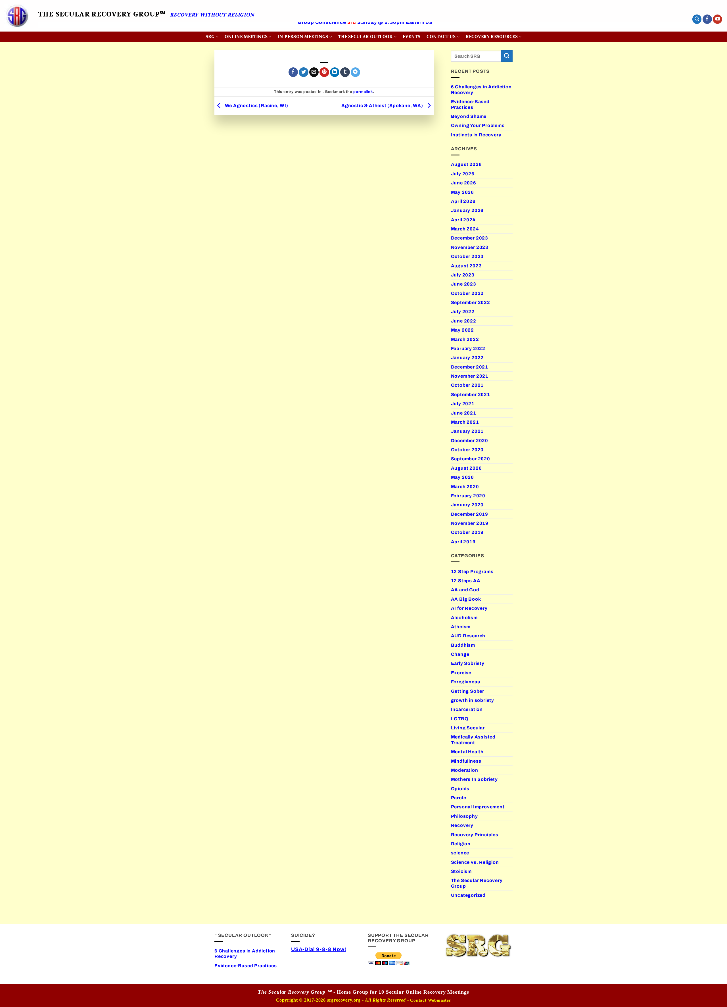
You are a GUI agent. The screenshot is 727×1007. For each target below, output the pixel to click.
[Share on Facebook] (293, 72)
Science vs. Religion (475, 862)
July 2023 (463, 274)
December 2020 (469, 440)
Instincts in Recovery (476, 134)
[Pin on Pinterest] (324, 72)
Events (412, 36)
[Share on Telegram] (355, 72)
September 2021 (470, 394)
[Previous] (58, 30)
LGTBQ (460, 718)
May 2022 (462, 330)
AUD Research (468, 635)
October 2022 (467, 293)
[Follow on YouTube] (717, 19)
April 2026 (463, 201)
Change (460, 654)
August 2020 (466, 468)
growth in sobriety (472, 700)
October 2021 (467, 385)
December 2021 (469, 367)
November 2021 (470, 376)
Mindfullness (466, 761)
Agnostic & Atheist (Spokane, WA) (382, 105)
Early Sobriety (467, 663)
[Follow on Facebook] (707, 19)
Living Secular (468, 727)
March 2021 (465, 422)
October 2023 (467, 256)
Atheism (461, 626)
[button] (696, 19)
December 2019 (469, 514)
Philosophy (464, 816)
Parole (458, 797)
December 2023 (469, 238)
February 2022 (468, 348)
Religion (461, 843)
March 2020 (465, 486)
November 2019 (470, 523)
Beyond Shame (469, 116)
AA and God (465, 589)
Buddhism (463, 645)
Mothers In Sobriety (474, 779)
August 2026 (466, 164)
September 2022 (470, 302)
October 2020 (467, 449)
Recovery (462, 825)
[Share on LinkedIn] (334, 72)
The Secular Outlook (365, 36)
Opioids (460, 788)
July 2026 (463, 173)
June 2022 (463, 321)
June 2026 (463, 182)
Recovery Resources (492, 36)
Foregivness (465, 681)
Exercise (461, 672)
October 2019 (467, 532)
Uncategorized (468, 895)
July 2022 (463, 311)
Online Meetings (246, 36)
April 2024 (463, 219)
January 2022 (467, 357)
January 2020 (467, 504)
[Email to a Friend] (314, 72)
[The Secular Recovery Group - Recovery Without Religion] (17, 16)
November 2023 (470, 247)
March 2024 (465, 228)
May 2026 (462, 192)
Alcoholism (464, 617)
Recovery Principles (474, 834)
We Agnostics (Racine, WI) (256, 105)
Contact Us (441, 36)
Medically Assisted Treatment (473, 740)
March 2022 (465, 339)
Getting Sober (467, 691)
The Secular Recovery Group (477, 883)
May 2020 (462, 477)
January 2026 (467, 210)
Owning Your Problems (478, 125)
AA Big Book (466, 599)
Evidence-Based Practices (470, 104)
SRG (210, 36)
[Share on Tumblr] (345, 72)
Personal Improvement (478, 806)
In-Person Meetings (302, 36)
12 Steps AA (466, 580)
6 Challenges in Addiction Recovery (481, 89)
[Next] (672, 30)
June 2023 (463, 284)
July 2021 (463, 403)
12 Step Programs (472, 571)
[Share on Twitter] (303, 72)
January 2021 (467, 431)
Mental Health (467, 751)
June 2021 (463, 413)
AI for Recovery (469, 608)
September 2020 (470, 458)
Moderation (464, 770)
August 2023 (466, 265)
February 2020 (468, 495)
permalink (363, 92)
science (460, 852)
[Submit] (507, 56)
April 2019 (463, 541)
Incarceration (467, 709)
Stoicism (461, 871)
